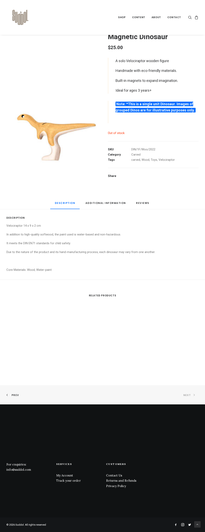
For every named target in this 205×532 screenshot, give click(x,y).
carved (135, 160)
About (156, 17)
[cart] (196, 17)
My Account (64, 475)
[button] (190, 17)
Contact (174, 17)
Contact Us (114, 475)
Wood (145, 160)
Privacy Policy (116, 486)
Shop (122, 17)
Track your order (68, 480)
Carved (136, 154)
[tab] (106, 204)
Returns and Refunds (121, 480)
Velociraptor (167, 160)
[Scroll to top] (197, 524)
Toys (154, 160)
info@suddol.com (18, 469)
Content (138, 17)
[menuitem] (121, 17)
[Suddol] (19, 17)
